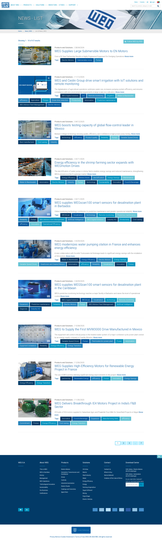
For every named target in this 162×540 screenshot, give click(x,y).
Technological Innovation (47, 484)
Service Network (109, 475)
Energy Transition (74, 346)
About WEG (14, 5)
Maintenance (128, 178)
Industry (54, 142)
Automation (89, 100)
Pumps (98, 60)
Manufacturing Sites (110, 419)
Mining (85, 493)
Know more (129, 56)
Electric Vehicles (87, 499)
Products (27, 5)
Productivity (76, 100)
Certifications (44, 493)
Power (119, 341)
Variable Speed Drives (129, 137)
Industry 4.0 (111, 219)
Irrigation (110, 96)
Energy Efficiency (68, 178)
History (42, 475)
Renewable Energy (81, 378)
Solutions (40, 5)
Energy (85, 484)
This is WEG (43, 469)
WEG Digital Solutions (70, 96)
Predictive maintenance (106, 100)
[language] (159, 2)
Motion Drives (84, 178)
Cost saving (42, 142)
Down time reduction (60, 100)
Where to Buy (108, 472)
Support (72, 5)
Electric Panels (65, 486)
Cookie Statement (67, 537)
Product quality (91, 137)
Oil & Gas (85, 469)
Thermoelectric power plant (102, 341)
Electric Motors (68, 60)
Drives (63, 477)
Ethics (61, 5)
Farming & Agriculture (89, 487)
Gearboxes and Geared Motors (53, 264)
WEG (4, 5)
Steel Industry (87, 475)
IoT (83, 96)
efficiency (23, 100)
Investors (53, 5)
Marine (85, 472)
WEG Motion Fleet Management (32, 105)
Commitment (25, 423)
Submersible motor (84, 60)
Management (44, 478)
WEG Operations (44, 481)
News (136, 2)
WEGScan (66, 215)
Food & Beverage (132, 182)
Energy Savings (113, 178)
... (135, 443)
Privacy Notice (55, 537)
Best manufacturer (27, 142)
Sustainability (104, 182)
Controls (63, 480)
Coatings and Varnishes (68, 489)
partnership (66, 378)
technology (66, 137)
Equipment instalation (28, 346)
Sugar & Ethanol (87, 490)
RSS (87, 537)
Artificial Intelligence (75, 219)
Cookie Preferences (83, 530)
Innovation (117, 182)
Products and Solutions (64, 48)
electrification (98, 178)
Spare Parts (64, 492)
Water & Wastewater (126, 96)
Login (153, 2)
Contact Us (107, 469)
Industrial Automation (67, 483)
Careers (142, 2)
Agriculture (35, 100)
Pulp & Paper (86, 496)
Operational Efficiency (51, 224)
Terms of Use (80, 537)
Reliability (104, 137)
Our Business (44, 490)
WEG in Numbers (45, 472)
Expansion (24, 304)
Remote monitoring (95, 96)
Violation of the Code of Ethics (113, 478)
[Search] (158, 6)
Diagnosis (23, 309)
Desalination (78, 215)
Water (84, 478)
